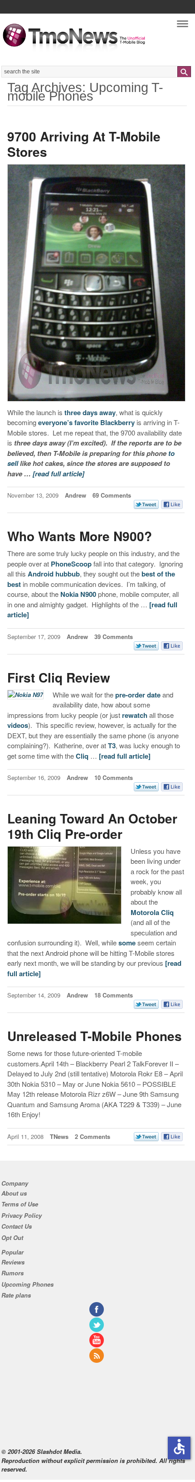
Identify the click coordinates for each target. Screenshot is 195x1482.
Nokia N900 (78, 594)
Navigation (182, 26)
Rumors (12, 1273)
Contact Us (16, 1226)
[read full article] (58, 474)
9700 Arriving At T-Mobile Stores (84, 144)
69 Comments (112, 495)
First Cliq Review (58, 677)
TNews (59, 1136)
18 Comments (113, 995)
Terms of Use (19, 1204)
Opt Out (12, 1237)
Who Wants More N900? (79, 536)
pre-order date (138, 695)
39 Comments (113, 636)
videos (17, 725)
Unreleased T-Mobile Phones (94, 1036)
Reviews (12, 1262)
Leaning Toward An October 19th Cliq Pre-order (92, 826)
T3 (112, 746)
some (127, 943)
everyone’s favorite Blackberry (86, 422)
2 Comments (92, 1136)
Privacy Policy (21, 1215)
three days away (90, 412)
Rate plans (16, 1295)
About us (14, 1193)
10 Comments (113, 777)
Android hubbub (54, 574)
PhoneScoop (71, 564)
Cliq (82, 756)
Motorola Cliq (152, 912)
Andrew (75, 495)
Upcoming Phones (27, 1284)
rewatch (134, 715)
